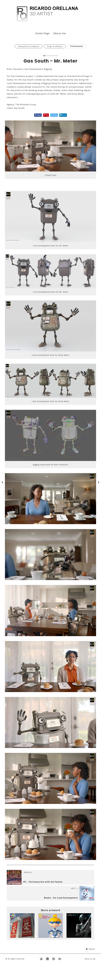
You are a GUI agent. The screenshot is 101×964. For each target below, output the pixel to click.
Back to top (90, 959)
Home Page (42, 33)
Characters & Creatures (28, 46)
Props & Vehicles (54, 46)
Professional (76, 46)
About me (59, 33)
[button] (90, 948)
